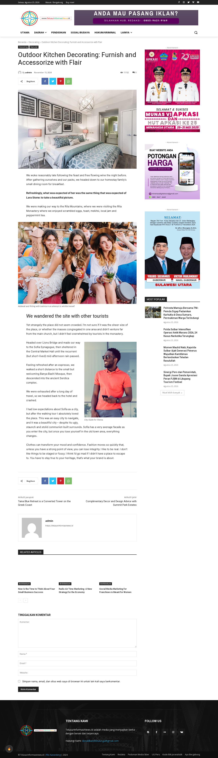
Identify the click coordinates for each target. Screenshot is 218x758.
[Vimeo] (193, 2)
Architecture (24, 584)
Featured (33, 47)
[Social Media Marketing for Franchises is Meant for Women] (118, 572)
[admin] (20, 72)
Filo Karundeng (53, 754)
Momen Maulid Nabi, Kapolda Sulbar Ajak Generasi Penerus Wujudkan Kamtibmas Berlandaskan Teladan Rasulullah (180, 354)
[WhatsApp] (68, 81)
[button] (196, 32)
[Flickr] (164, 732)
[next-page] (26, 600)
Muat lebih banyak (171, 392)
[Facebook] (179, 2)
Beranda (22, 42)
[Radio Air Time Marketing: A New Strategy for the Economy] (77, 572)
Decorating (34, 42)
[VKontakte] (181, 732)
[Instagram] (184, 2)
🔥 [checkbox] (9, 749)
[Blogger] (148, 732)
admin (28, 72)
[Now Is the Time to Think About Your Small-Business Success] (36, 572)
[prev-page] (20, 600)
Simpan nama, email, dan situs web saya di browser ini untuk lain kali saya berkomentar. (71, 681)
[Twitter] (189, 2)
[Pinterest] (60, 81)
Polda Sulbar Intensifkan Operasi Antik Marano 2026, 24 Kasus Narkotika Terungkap (180, 332)
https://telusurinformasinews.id (59, 525)
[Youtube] (198, 2)
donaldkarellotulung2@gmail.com (100, 740)
